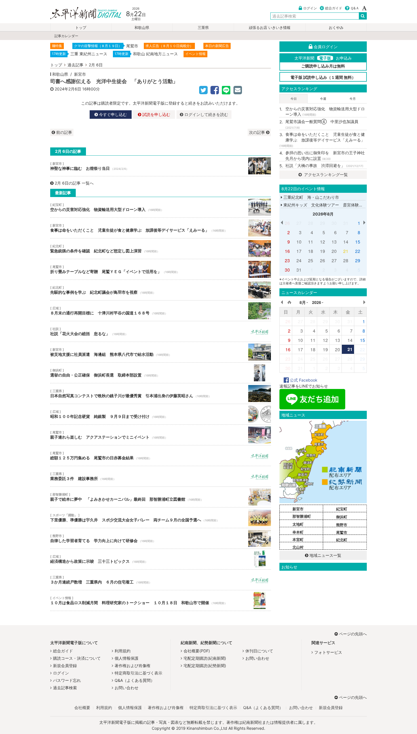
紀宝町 (341, 509)
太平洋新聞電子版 (81, 13)
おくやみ (336, 28)
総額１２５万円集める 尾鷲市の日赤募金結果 (160, 455)
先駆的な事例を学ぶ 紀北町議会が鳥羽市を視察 (160, 290)
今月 (352, 99)
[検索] (363, 16)
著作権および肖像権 (132, 665)
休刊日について (259, 650)
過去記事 (75, 64)
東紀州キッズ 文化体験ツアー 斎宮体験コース (326, 204)
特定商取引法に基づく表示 (138, 672)
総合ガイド (333, 8)
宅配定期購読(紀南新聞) (205, 658)
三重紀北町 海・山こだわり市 (310, 197)
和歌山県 (141, 28)
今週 (323, 99)
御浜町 (341, 517)
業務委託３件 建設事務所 (160, 476)
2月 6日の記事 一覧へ (74, 183)
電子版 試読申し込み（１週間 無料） (323, 77)
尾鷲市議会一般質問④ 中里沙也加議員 (321, 124)
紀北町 (341, 540)
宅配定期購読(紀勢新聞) (205, 665)
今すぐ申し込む (112, 114)
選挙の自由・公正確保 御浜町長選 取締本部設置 (160, 373)
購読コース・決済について (77, 658)
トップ (80, 28)
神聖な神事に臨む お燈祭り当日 (160, 166)
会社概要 (82, 707)
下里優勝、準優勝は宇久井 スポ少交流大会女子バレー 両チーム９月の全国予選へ (160, 517)
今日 (293, 99)
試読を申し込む (155, 114)
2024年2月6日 (68, 88)
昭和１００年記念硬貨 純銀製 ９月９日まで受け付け (160, 414)
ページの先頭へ (353, 633)
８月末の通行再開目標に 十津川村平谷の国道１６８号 (160, 311)
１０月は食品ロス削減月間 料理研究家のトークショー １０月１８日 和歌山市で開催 (160, 600)
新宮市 (80, 74)
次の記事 (257, 132)
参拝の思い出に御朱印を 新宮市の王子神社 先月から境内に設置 (326, 155)
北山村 (298, 547)
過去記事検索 (65, 687)
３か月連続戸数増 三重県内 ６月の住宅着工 (160, 580)
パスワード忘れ (67, 680)
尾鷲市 (341, 532)
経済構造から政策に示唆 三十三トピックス (160, 559)
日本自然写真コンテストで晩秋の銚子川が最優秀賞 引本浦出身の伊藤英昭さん (160, 393)
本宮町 (298, 539)
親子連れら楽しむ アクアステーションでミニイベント (160, 435)
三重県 (203, 28)
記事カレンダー (66, 36)
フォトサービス (328, 652)
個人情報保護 (126, 658)
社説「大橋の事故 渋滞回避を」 (324, 165)
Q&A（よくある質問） (135, 680)
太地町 (298, 524)
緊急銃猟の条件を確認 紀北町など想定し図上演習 (160, 248)
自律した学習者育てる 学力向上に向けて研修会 (160, 538)
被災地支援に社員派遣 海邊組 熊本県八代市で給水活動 (160, 352)
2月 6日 (96, 64)
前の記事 (63, 132)
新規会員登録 (65, 665)
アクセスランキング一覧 (325, 174)
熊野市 (341, 525)
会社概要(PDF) (197, 650)
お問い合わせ (126, 687)
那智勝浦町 (301, 516)
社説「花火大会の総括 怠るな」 (160, 331)
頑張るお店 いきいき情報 (269, 28)
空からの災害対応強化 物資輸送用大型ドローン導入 (160, 207)
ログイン (310, 8)
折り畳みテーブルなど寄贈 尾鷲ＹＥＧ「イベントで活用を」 (160, 269)
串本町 (298, 532)
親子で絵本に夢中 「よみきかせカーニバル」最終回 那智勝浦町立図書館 (160, 497)
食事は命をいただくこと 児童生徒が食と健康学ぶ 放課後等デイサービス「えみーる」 (160, 228)
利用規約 (122, 650)
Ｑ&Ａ (354, 8)
